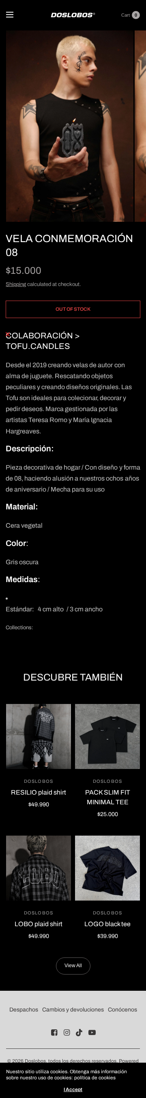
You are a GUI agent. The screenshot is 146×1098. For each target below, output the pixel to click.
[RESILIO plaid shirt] (38, 736)
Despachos (23, 1010)
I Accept (73, 1089)
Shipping (16, 284)
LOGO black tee (107, 923)
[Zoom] (69, 126)
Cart (125, 15)
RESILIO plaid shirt (38, 792)
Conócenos (122, 1010)
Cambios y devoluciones (73, 1010)
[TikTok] (79, 1032)
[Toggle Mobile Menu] (15, 15)
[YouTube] (92, 1032)
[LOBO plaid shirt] (38, 868)
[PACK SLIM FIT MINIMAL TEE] (107, 736)
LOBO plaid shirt (38, 923)
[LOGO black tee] (107, 868)
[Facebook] (54, 1032)
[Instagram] (67, 1032)
